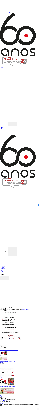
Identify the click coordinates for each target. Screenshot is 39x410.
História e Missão (3, 266)
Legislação (2, 270)
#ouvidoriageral (1, 362)
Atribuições (3, 1)
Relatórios (2, 127)
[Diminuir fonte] (13, 260)
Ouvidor (3, 267)
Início (0, 272)
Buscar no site (6, 251)
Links (1, 128)
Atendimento (2, 269)
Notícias (2, 271)
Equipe (3, 2)
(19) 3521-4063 (1, 400)
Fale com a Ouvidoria (3, 268)
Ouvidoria (2, 0)
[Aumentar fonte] (4, 260)
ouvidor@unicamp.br (5, 400)
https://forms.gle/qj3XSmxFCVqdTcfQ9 (25, 309)
